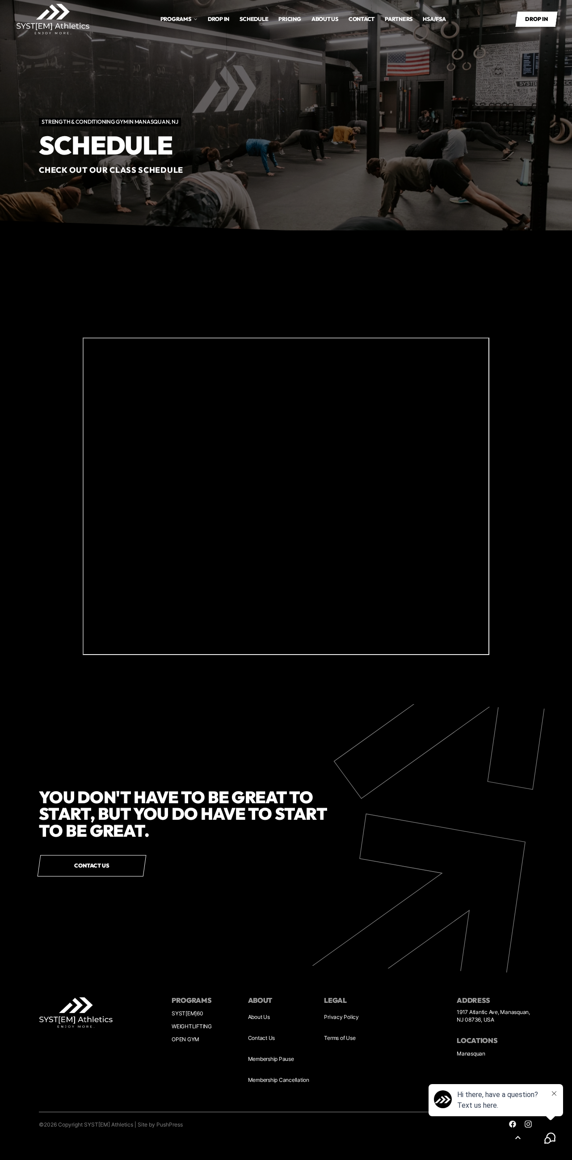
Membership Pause (271, 1059)
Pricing (289, 19)
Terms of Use (339, 1038)
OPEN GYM (185, 1039)
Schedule (254, 19)
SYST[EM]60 (187, 1013)
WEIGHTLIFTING (192, 1026)
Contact (361, 19)
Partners (398, 19)
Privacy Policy (341, 1017)
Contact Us (261, 1038)
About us (324, 19)
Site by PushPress (160, 1124)
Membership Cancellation (278, 1080)
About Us (259, 1017)
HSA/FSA (434, 19)
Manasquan (471, 1053)
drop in (218, 19)
